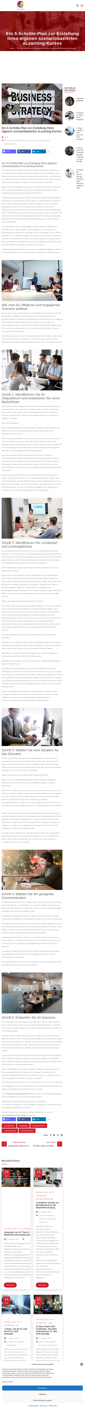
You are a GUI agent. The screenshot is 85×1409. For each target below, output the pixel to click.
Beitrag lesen (10, 1285)
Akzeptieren (42, 1388)
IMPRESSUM (53, 1405)
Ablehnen (42, 1394)
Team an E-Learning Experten (17, 1094)
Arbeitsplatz (23, 1126)
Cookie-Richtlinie (33, 1405)
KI (17, 1325)
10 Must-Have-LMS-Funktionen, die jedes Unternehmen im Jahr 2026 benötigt (46, 1330)
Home (12, 48)
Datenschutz (43, 1405)
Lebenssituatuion (10, 1131)
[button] (82, 1364)
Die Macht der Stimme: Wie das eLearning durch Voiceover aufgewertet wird (80, 179)
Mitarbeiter (42, 1219)
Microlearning (45, 1199)
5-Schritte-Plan (9, 1126)
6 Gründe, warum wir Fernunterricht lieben (47, 1144)
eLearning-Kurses (38, 1126)
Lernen (41, 1215)
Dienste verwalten (7, 1381)
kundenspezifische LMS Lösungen (14, 1115)
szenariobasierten (27, 1131)
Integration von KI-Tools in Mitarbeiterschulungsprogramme (20, 1233)
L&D (10, 1342)
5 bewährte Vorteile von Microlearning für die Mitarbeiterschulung (47, 1205)
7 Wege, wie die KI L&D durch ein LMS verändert (15, 1331)
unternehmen (43, 1222)
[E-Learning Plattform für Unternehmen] (20, 5)
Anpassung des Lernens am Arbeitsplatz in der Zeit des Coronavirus (20, 1144)
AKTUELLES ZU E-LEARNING (19, 1229)
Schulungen (51, 1219)
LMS (14, 1342)
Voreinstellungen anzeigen (42, 1400)
